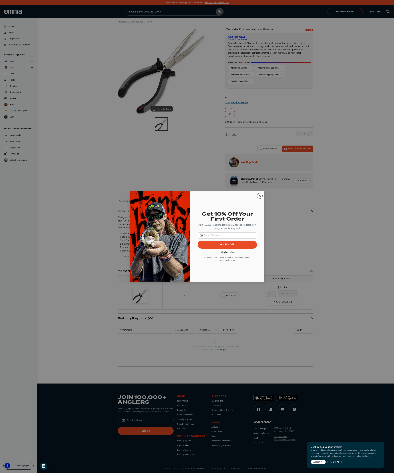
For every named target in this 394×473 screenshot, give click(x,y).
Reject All (334, 462)
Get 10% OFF (227, 244)
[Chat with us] (43, 466)
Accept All (318, 462)
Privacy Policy (355, 456)
